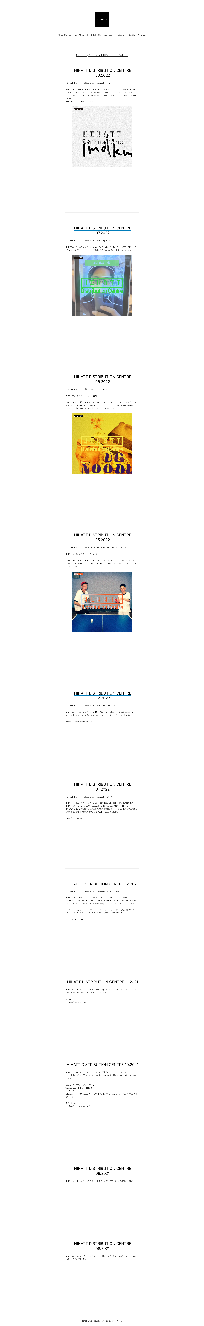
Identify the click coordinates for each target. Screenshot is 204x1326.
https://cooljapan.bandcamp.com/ (79, 721)
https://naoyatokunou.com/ (79, 1106)
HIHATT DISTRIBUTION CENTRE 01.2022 (102, 787)
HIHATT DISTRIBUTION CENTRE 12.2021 (102, 884)
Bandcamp (109, 35)
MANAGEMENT (81, 35)
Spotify (132, 35)
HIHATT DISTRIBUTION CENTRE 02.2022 (102, 695)
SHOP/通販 (96, 35)
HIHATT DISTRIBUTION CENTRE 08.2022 (102, 73)
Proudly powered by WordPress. (107, 1321)
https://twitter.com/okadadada (80, 1002)
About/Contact (64, 35)
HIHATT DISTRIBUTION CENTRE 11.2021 (102, 982)
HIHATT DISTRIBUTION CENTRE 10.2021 (102, 1064)
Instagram (121, 35)
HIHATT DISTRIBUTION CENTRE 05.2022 (102, 537)
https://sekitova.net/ (73, 818)
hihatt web (87, 1321)
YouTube (142, 35)
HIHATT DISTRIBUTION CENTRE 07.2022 (102, 230)
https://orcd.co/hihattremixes (79, 1090)
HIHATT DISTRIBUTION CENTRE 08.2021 (102, 1246)
